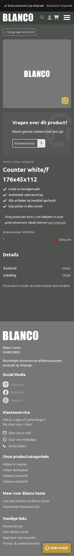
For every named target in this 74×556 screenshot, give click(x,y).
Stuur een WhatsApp (23, 439)
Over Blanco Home (15, 532)
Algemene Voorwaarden (19, 537)
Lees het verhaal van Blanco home (26, 501)
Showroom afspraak (59, 5)
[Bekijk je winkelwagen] (56, 17)
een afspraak (56, 222)
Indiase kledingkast (15, 470)
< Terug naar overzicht (19, 32)
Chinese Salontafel (15, 475)
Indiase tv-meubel (15, 464)
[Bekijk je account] (49, 17)
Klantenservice (25, 143)
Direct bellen (17, 446)
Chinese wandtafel (15, 481)
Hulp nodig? (59, 548)
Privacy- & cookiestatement (21, 543)
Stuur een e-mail (20, 433)
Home (7, 162)
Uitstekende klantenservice (21, 506)
